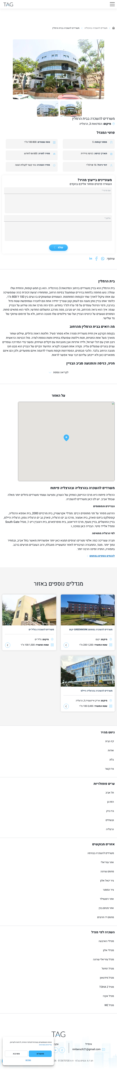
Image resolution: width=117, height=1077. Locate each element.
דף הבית (109, 741)
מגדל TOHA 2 (106, 987)
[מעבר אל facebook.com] (96, 258)
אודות (111, 750)
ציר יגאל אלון (107, 881)
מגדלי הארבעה (106, 941)
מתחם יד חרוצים (105, 917)
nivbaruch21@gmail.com (86, 1049)
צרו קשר (109, 769)
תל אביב (109, 793)
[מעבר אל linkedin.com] (90, 259)
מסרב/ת (16, 1053)
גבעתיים (110, 820)
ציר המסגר (108, 890)
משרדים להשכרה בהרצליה (95, 28)
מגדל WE (109, 1005)
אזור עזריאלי (107, 862)
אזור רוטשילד (107, 899)
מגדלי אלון (108, 950)
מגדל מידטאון (107, 978)
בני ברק (110, 811)
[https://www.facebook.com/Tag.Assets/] (62, 1050)
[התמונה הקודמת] (65, 66)
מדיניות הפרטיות (45, 1045)
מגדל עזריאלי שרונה (103, 959)
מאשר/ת (40, 1053)
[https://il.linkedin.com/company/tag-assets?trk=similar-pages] (55, 1050)
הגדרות (28, 1060)
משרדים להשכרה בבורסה (100, 853)
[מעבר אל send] (103, 258)
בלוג (111, 760)
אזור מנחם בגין (106, 908)
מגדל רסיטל (108, 969)
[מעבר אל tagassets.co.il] (8, 4)
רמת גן (110, 802)
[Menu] (112, 4)
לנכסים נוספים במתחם (102, 556)
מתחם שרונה (107, 871)
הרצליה (110, 829)
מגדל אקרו (108, 996)
